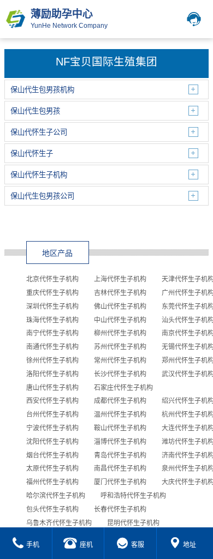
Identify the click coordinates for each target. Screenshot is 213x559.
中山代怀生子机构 (120, 320)
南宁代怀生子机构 (52, 333)
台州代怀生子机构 (52, 414)
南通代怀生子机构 (52, 347)
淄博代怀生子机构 (120, 442)
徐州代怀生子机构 (52, 360)
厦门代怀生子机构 (120, 482)
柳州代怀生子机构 (120, 333)
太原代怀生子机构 (52, 468)
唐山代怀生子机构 (52, 388)
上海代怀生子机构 (120, 279)
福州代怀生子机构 (52, 482)
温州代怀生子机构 (120, 414)
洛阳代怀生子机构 (52, 374)
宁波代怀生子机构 (52, 428)
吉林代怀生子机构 (120, 293)
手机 (32, 545)
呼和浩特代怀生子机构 (133, 496)
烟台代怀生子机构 (52, 455)
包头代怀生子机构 (52, 509)
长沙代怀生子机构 (120, 374)
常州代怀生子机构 (120, 360)
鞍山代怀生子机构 (120, 428)
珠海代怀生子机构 (52, 320)
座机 (86, 545)
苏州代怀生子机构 (120, 347)
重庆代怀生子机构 (52, 293)
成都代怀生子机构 (120, 401)
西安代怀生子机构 (52, 401)
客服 (137, 545)
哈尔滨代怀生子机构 (55, 496)
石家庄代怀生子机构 (123, 388)
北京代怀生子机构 (52, 279)
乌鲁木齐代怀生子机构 (59, 523)
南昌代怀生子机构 (120, 468)
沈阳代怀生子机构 (52, 442)
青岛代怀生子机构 (120, 455)
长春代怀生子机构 (120, 509)
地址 (189, 545)
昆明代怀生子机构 (133, 523)
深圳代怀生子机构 (52, 306)
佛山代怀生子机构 (120, 306)
